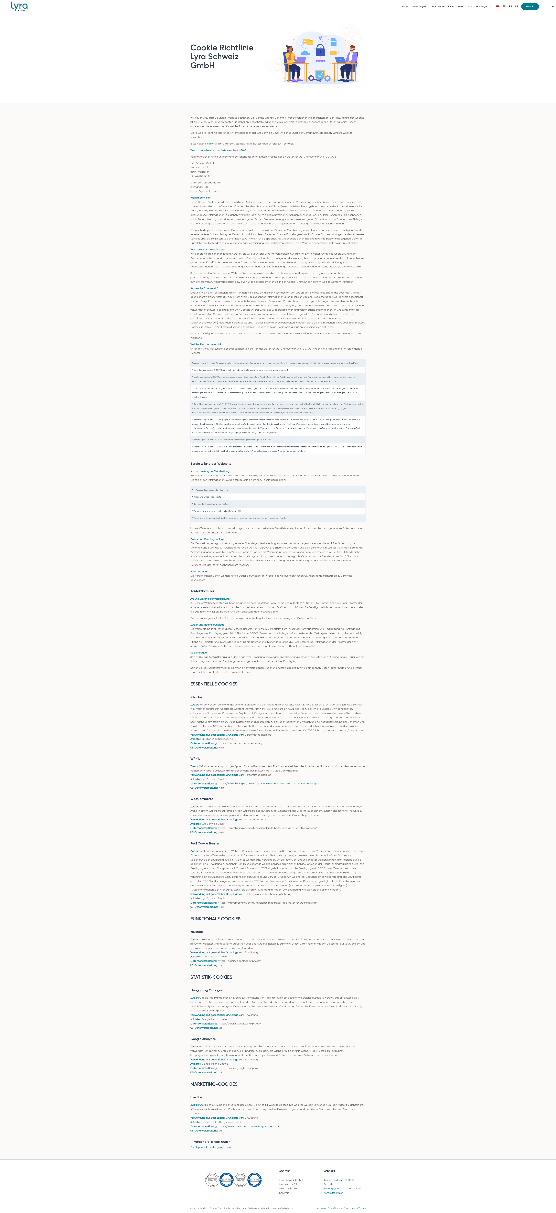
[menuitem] (405, 6)
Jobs (364, 1208)
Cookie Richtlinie (335, 1208)
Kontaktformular (333, 1192)
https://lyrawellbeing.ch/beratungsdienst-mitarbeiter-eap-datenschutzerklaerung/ (267, 783)
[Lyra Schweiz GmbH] (19, 6)
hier (211, 143)
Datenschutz (349, 1208)
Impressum (321, 1208)
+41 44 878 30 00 (344, 1179)
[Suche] (491, 6)
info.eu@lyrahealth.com (337, 1188)
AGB (358, 1208)
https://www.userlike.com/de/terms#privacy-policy (248, 1126)
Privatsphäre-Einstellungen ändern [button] (210, 1147)
